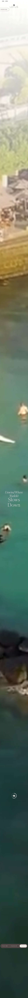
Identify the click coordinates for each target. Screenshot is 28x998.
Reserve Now (24, 945)
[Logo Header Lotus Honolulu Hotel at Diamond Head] (14, 6)
